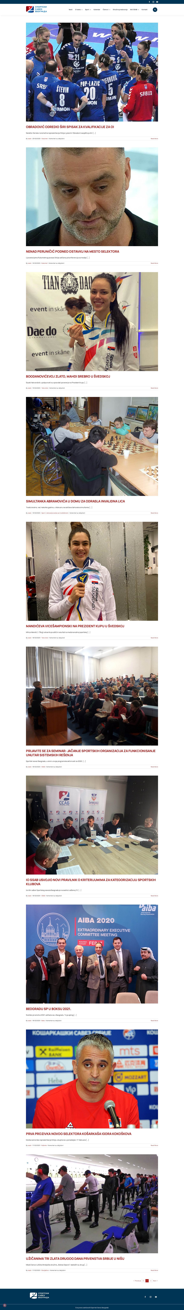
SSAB (43, 767)
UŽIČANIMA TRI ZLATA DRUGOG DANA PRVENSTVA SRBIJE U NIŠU (75, 1258)
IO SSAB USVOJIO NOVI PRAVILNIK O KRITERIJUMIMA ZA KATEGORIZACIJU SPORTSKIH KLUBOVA (91, 882)
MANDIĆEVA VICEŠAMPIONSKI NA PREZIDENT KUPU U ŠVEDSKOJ (75, 626)
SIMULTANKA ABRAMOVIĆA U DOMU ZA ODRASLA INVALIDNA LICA (75, 501)
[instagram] (153, 2)
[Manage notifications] (4, 1305)
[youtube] (157, 2)
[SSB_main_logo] (36, 7)
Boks (43, 1021)
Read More (154, 139)
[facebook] (149, 2)
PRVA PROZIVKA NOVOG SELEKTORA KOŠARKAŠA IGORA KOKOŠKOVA (78, 1134)
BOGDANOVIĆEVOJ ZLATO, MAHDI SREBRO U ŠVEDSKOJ (68, 376)
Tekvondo (45, 388)
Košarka (44, 1145)
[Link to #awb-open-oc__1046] (155, 9)
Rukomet (45, 139)
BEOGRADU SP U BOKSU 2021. (48, 1009)
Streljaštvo (45, 1270)
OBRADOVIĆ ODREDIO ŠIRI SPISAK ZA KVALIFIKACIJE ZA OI (70, 127)
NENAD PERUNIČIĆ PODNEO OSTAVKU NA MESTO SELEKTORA (72, 251)
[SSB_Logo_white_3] (39, 1290)
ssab (29, 139)
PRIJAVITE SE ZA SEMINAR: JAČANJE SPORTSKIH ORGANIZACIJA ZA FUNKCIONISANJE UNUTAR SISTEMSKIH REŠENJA (91, 753)
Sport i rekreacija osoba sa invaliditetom (55, 513)
